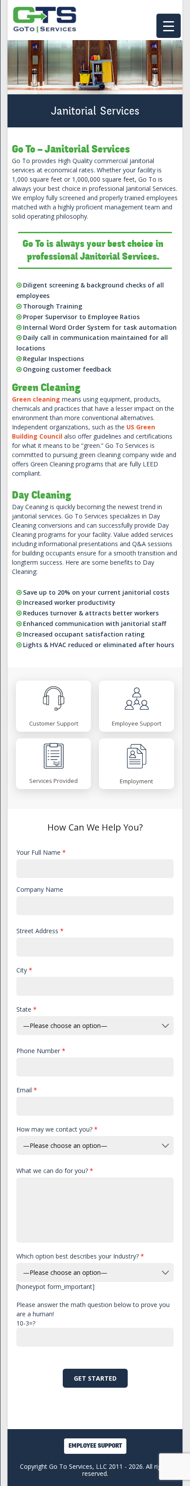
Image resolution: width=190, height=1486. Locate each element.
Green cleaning (36, 399)
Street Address (40, 931)
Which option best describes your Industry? (80, 1256)
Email (26, 1090)
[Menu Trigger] (168, 26)
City (24, 970)
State (26, 1009)
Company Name (39, 889)
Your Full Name (41, 852)
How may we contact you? (57, 1129)
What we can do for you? (54, 1170)
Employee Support (95, 1445)
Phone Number (40, 1051)
